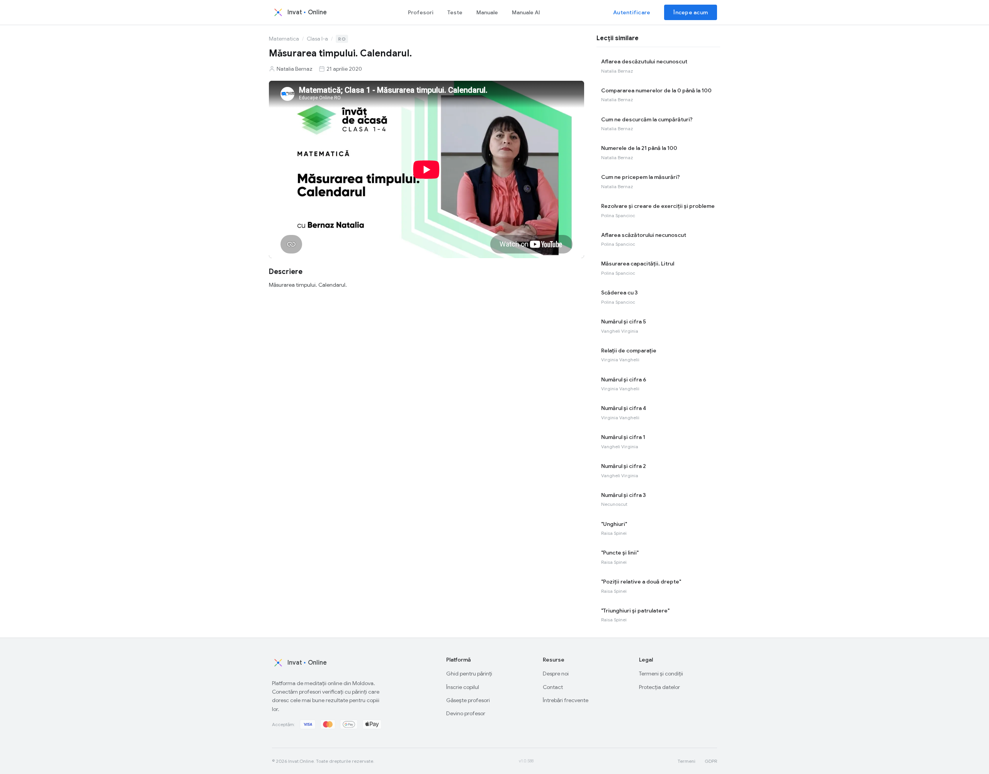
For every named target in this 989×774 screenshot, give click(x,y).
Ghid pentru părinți (469, 673)
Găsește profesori (468, 700)
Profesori (420, 12)
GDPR (711, 761)
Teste (454, 12)
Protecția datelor (659, 687)
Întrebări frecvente (565, 700)
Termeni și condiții (661, 673)
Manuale (487, 12)
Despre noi (556, 673)
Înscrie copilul (462, 687)
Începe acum (690, 12)
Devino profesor (465, 713)
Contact (553, 687)
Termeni (686, 761)
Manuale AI (526, 12)
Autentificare (631, 12)
